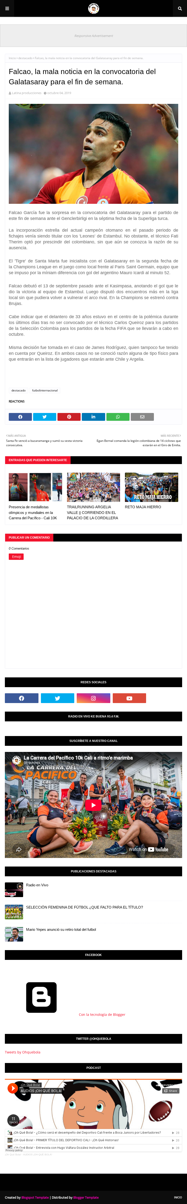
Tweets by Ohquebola (22, 1052)
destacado (25, 58)
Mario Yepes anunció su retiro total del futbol (61, 929)
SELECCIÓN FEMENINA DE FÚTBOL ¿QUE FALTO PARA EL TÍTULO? (84, 907)
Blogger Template (86, 1197)
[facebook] (21, 698)
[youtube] (129, 698)
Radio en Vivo (37, 885)
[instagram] (93, 698)
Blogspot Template (35, 1197)
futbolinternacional (45, 390)
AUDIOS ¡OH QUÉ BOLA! (37, 1154)
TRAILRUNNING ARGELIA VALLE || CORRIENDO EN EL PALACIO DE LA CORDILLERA (92, 512)
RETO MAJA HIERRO (143, 507)
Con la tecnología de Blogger (101, 1014)
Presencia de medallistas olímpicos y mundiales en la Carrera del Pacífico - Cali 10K (33, 512)
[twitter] (58, 698)
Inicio (12, 58)
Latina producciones (26, 93)
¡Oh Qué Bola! (13, 1154)
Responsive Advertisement (93, 35)
